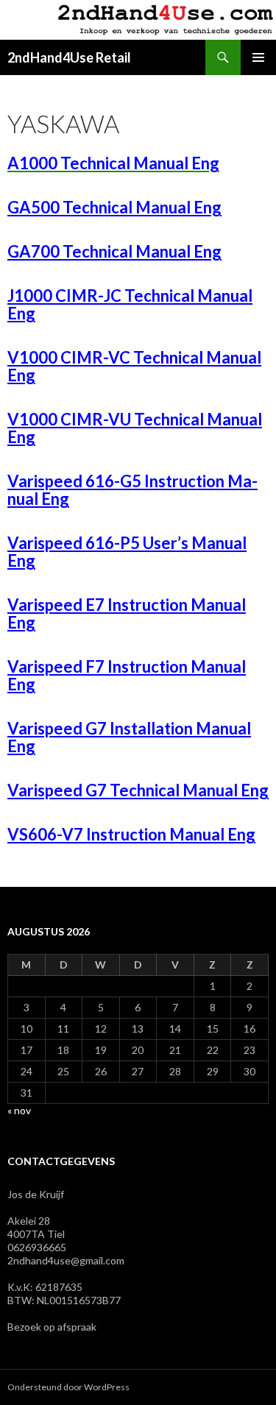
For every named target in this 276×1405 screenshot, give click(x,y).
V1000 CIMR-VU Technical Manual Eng (134, 428)
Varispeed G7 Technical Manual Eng (138, 790)
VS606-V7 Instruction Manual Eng (131, 834)
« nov (19, 1110)
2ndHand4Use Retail (69, 57)
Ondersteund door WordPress (68, 1386)
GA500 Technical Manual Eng (114, 207)
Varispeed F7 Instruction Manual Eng (126, 675)
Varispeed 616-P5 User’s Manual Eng (127, 551)
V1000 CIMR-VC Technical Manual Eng (134, 366)
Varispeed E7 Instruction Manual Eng (126, 613)
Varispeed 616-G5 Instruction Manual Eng (132, 490)
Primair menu (258, 57)
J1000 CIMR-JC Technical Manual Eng (129, 304)
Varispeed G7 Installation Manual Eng (129, 737)
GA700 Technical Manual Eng (114, 251)
